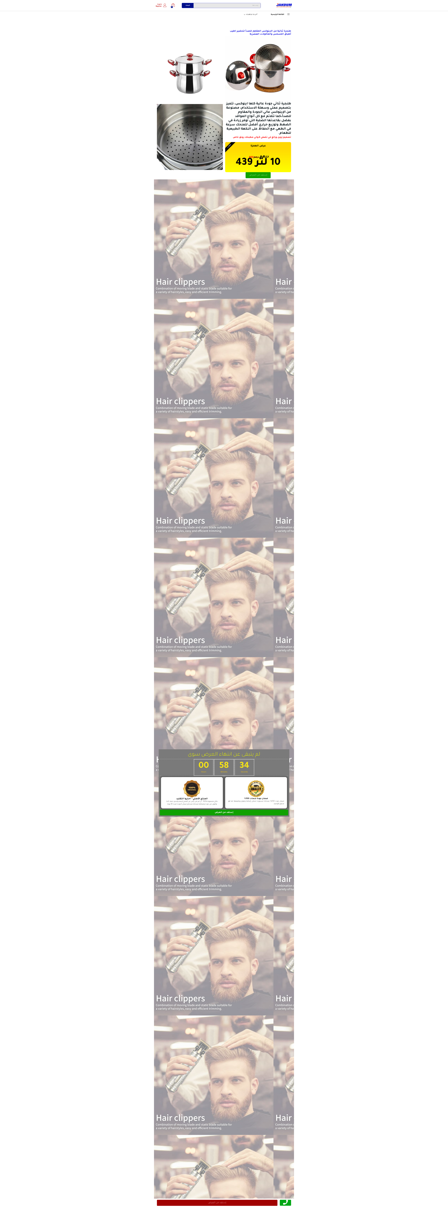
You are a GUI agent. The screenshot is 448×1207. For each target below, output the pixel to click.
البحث (188, 5)
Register (159, 6)
